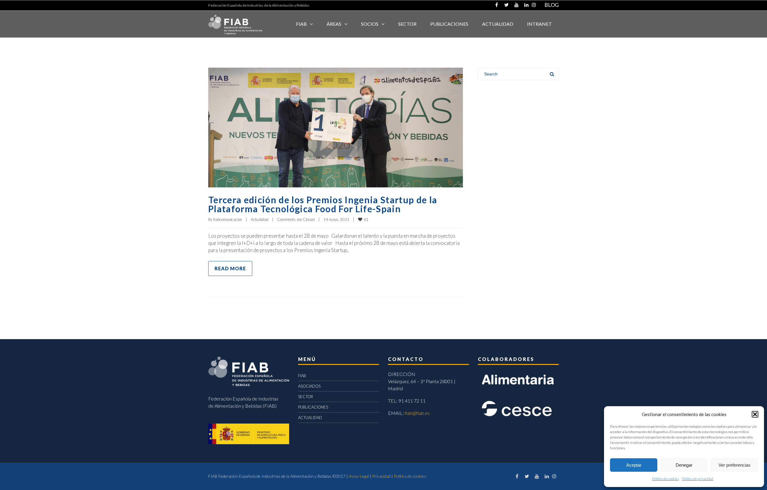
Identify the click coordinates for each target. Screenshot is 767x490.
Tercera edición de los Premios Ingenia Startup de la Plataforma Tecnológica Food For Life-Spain (322, 204)
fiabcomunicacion (227, 219)
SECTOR (407, 24)
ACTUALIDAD (497, 24)
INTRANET (539, 24)
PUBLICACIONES (313, 407)
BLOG (551, 4)
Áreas (334, 24)
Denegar (684, 465)
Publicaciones (449, 24)
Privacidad (381, 476)
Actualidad (259, 219)
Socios (369, 24)
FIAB (301, 24)
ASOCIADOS (309, 386)
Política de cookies (665, 479)
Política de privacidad (697, 479)
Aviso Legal (359, 476)
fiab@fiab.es (417, 413)
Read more (230, 268)
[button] (755, 414)
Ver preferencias (734, 465)
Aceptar (633, 465)
